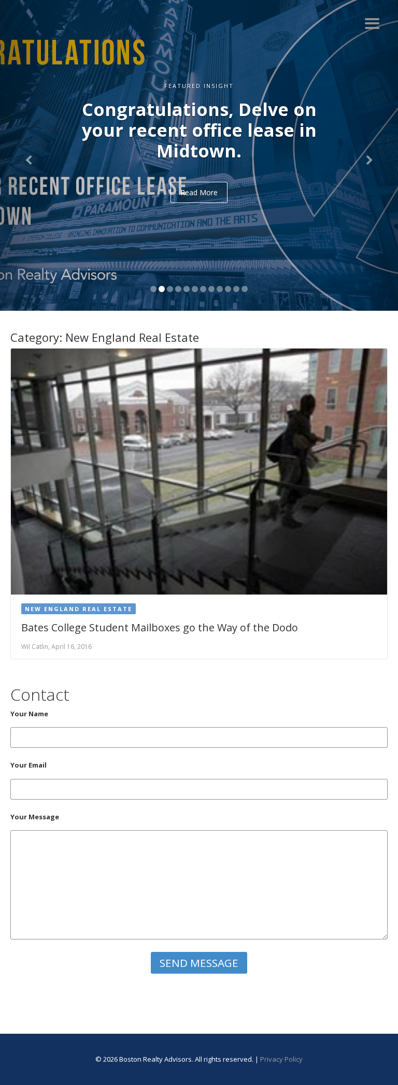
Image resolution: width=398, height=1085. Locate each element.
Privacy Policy (281, 1059)
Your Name (29, 713)
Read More (199, 192)
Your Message (34, 816)
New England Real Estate (78, 609)
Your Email (28, 765)
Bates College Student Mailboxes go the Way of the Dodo (159, 627)
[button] (30, 155)
